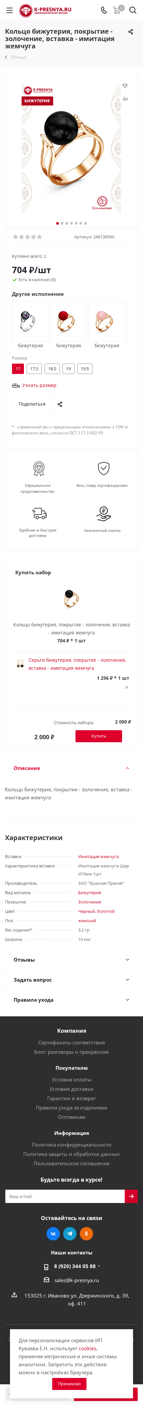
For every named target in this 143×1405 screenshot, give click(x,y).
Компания (71, 1030)
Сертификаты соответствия (71, 1042)
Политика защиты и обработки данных (71, 1154)
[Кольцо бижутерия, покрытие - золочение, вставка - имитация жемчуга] (71, 148)
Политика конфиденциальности (71, 1144)
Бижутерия (89, 892)
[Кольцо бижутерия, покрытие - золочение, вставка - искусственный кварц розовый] (104, 320)
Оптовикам (71, 1117)
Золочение (89, 902)
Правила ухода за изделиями (71, 1107)
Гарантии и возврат (71, 1098)
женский (87, 921)
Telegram (69, 1233)
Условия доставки (71, 1088)
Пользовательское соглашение (71, 1163)
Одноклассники (86, 1233)
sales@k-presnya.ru (77, 1280)
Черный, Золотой (96, 911)
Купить (98, 736)
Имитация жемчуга (98, 856)
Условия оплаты (71, 1079)
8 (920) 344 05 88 (75, 1266)
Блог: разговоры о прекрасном (71, 1051)
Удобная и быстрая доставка (38, 533)
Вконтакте (53, 1233)
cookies (87, 1348)
